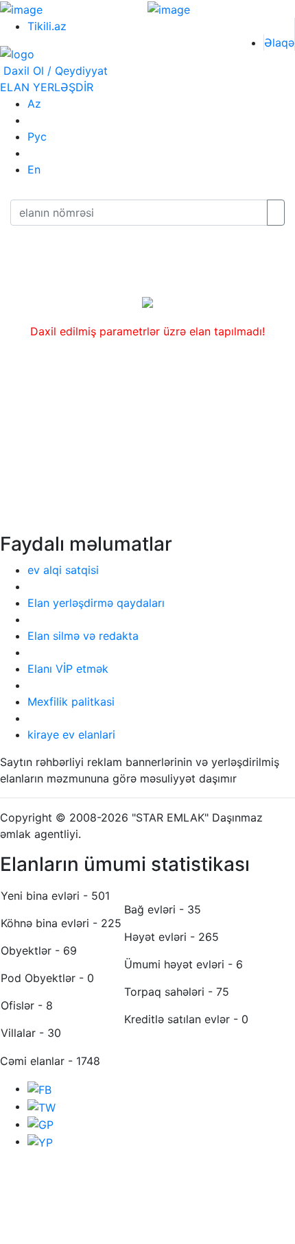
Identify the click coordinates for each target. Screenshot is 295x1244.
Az (34, 103)
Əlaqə (279, 42)
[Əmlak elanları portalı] (17, 53)
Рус (37, 136)
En (33, 169)
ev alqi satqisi (63, 570)
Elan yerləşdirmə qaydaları (96, 603)
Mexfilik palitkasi (71, 701)
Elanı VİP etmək (67, 668)
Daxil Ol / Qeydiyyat (54, 70)
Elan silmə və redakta (83, 636)
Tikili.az (47, 26)
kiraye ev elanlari (71, 734)
